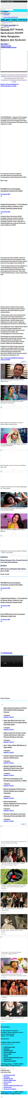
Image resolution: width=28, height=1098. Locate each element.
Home (2, 25)
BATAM (5, 12)
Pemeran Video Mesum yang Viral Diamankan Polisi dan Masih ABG (14, 815)
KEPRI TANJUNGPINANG (11, 25)
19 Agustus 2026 (5, 212)
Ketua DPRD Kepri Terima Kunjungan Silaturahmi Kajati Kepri (13, 615)
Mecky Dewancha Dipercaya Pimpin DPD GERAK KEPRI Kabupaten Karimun (15, 710)
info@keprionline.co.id (7, 1044)
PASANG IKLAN (8, 1050)
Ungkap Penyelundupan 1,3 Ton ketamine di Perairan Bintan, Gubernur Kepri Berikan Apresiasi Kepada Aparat (14, 206)
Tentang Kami (7, 1059)
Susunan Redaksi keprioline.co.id (13, 1057)
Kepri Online (4, 44)
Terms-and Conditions (10, 1061)
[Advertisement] (14, 101)
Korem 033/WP (6, 359)
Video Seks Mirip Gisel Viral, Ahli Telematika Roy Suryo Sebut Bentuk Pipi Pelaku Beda (15, 722)
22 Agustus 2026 (5, 194)
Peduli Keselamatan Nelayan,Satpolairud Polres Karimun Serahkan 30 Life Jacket (15, 803)
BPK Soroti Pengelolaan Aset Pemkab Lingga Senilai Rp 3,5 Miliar (15, 780)
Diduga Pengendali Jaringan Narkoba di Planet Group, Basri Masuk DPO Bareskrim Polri (14, 768)
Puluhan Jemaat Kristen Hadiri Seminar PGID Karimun (13, 757)
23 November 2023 (6, 46)
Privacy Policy (8, 1054)
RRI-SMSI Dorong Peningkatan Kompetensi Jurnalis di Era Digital (12, 190)
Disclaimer (7, 1049)
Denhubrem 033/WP (9, 358)
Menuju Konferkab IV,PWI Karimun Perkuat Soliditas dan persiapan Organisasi (15, 791)
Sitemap (6, 1056)
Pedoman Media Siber (10, 1052)
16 (1, 213)
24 (1, 621)
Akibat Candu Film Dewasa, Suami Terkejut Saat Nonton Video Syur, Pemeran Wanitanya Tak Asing (15, 735)
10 (1, 196)
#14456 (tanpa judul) (9, 1047)
